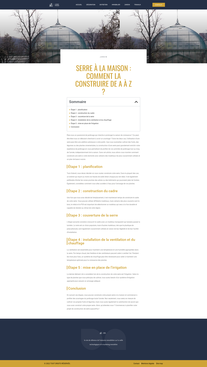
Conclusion (75, 127)
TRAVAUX (137, 5)
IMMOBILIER (116, 5)
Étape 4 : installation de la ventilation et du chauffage (91, 120)
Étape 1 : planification (79, 110)
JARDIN (127, 5)
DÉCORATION (90, 5)
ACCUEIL (79, 5)
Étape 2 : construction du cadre (82, 113)
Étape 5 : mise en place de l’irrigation (85, 123)
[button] (136, 102)
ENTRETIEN (103, 5)
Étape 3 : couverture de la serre (82, 117)
